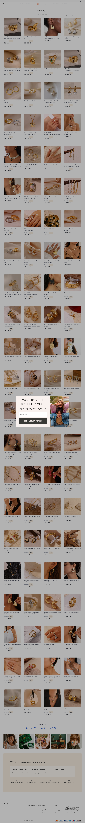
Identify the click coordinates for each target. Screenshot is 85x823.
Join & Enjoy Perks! (33, 421)
